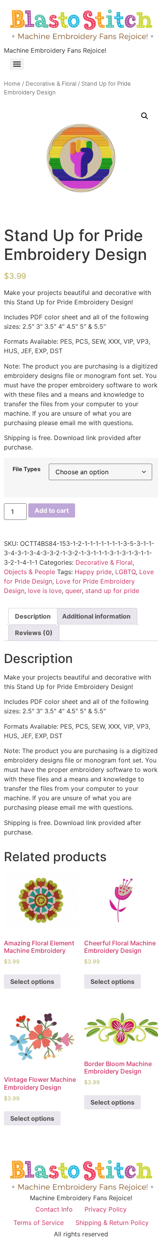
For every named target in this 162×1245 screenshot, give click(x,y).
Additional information (96, 616)
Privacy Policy (106, 1209)
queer (73, 591)
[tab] (32, 616)
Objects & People (29, 572)
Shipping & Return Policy (112, 1223)
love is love (45, 591)
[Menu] (17, 64)
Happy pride (93, 572)
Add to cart (52, 510)
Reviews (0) (34, 633)
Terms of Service (38, 1223)
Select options (32, 981)
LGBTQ (125, 572)
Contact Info (54, 1209)
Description (33, 616)
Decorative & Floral (51, 83)
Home (12, 83)
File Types (26, 469)
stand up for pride (112, 591)
